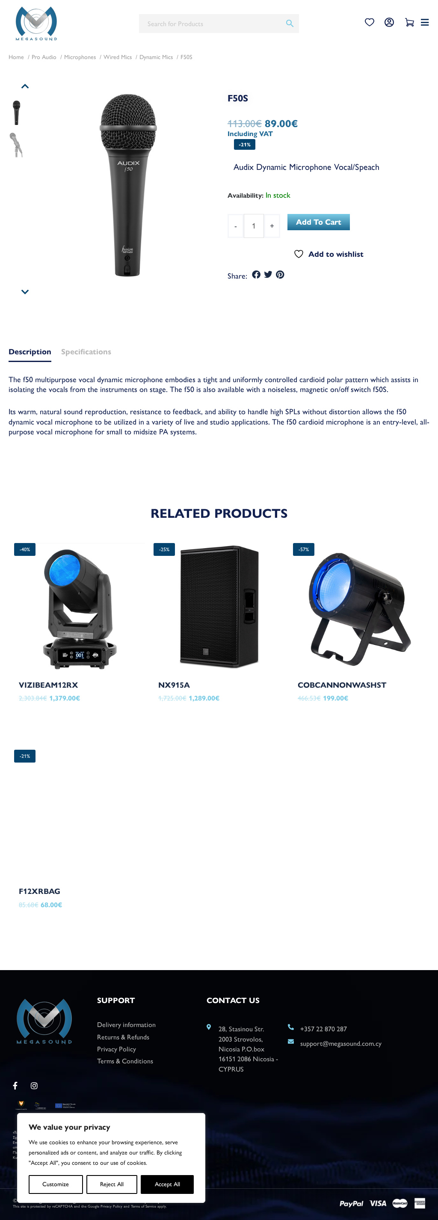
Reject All (112, 1184)
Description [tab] (30, 352)
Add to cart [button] (56, 719)
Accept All (167, 1184)
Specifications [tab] (86, 352)
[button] (256, 275)
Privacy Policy (111, 1206)
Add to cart (318, 222)
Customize (55, 1184)
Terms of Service (143, 1206)
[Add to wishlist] (118, 703)
